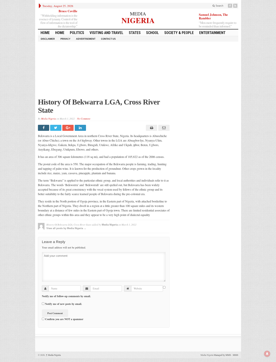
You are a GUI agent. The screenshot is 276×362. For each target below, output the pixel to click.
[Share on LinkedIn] (81, 128)
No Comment (83, 118)
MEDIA (138, 13)
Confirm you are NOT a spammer (63, 319)
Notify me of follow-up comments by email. (66, 296)
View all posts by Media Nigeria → (66, 228)
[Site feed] (235, 6)
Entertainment (212, 32)
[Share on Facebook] (44, 128)
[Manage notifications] (267, 354)
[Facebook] (230, 6)
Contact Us (108, 39)
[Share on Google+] (68, 128)
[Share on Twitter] (56, 128)
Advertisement (85, 39)
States (135, 32)
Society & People (179, 32)
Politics (77, 32)
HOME (45, 32)
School (152, 32)
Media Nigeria (48, 118)
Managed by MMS (222, 354)
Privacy (65, 39)
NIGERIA (138, 20)
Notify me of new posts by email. (63, 304)
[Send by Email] (163, 128)
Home (59, 32)
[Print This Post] (151, 128)
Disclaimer (48, 39)
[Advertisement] (138, 71)
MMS (235, 354)
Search (219, 5)
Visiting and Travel (106, 32)
